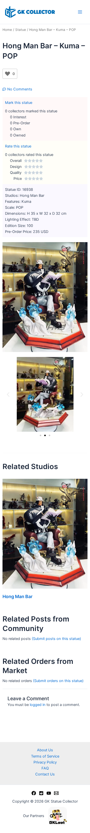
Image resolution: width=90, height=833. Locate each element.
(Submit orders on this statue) (58, 681)
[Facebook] (34, 793)
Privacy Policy (45, 762)
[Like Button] (7, 73)
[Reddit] (41, 793)
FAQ (45, 768)
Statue (20, 30)
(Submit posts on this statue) (56, 638)
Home (7, 30)
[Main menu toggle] (80, 12)
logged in (38, 704)
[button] (8, 394)
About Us (45, 750)
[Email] (56, 793)
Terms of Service (45, 756)
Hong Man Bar (17, 596)
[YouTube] (48, 793)
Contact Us (45, 774)
